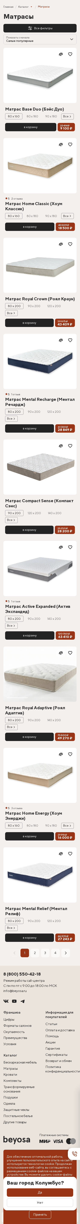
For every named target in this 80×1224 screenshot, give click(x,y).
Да (40, 1192)
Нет (40, 1203)
